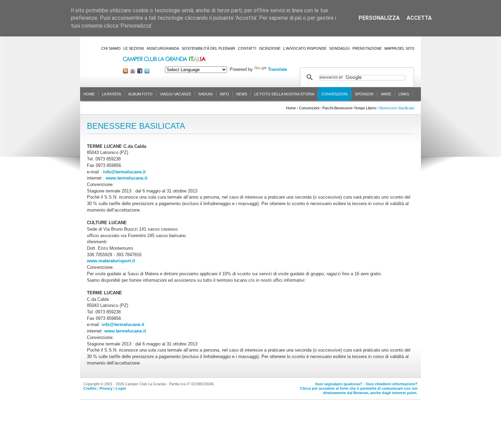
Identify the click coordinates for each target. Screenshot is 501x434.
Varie (386, 94)
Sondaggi (339, 48)
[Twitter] (147, 72)
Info (224, 94)
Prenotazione (367, 48)
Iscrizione (269, 48)
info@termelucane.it (124, 171)
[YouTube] (132, 72)
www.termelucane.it (126, 178)
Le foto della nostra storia (284, 94)
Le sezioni (133, 48)
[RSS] (125, 72)
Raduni (205, 94)
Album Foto (140, 94)
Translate (277, 69)
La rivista (111, 94)
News (241, 94)
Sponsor (364, 94)
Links (403, 94)
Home (89, 94)
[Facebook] (139, 72)
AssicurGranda (163, 48)
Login (121, 388)
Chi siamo (111, 48)
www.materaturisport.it (111, 260)
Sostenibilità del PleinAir (208, 48)
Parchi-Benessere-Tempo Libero (349, 108)
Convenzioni (334, 94)
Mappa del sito (399, 48)
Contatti (247, 48)
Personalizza (379, 18)
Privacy (106, 388)
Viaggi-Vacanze (175, 94)
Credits (90, 388)
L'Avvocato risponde (305, 48)
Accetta (419, 18)
